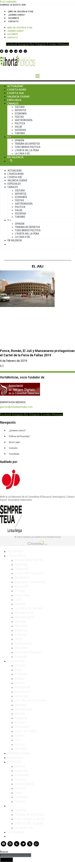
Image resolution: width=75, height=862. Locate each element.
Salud (18, 126)
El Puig (20, 591)
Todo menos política (27, 147)
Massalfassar (24, 612)
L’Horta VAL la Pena (27, 150)
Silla (18, 740)
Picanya (20, 722)
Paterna (20, 634)
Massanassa (23, 709)
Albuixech (22, 569)
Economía (21, 113)
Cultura (20, 106)
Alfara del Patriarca (29, 573)
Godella (20, 604)
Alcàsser (21, 674)
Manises (21, 705)
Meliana (20, 621)
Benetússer (23, 691)
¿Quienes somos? (16, 15)
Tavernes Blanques (28, 652)
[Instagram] (6, 51)
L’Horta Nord (16, 89)
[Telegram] (15, 51)
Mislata (20, 713)
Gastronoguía (23, 120)
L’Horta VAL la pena (29, 823)
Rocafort (21, 648)
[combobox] (15, 855)
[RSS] (11, 51)
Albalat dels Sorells (29, 560)
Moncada (21, 626)
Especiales (14, 100)
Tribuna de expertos (27, 143)
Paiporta (21, 718)
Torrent (20, 744)
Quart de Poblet (26, 731)
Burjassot (21, 586)
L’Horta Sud (15, 93)
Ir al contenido (8, 1)
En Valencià (15, 157)
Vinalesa (21, 656)
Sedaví (19, 735)
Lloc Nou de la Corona (30, 700)
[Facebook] (1, 51)
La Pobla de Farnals (29, 608)
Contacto (13, 21)
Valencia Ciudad (18, 96)
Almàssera (22, 577)
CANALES (14, 762)
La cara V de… (23, 153)
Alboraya (21, 564)
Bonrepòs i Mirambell (30, 582)
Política (20, 123)
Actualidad (15, 86)
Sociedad (20, 130)
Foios (18, 599)
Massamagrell (25, 617)
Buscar (11, 160)
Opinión (19, 140)
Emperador (22, 595)
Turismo (20, 133)
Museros (21, 630)
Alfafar (20, 683)
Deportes (20, 110)
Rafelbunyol (23, 643)
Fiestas (19, 116)
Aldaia (19, 678)
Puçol (19, 639)
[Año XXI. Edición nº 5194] (20, 11)
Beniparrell (23, 687)
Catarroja (21, 696)
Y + (9, 137)
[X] (20, 51)
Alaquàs (20, 665)
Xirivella (21, 748)
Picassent (22, 727)
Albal (18, 669)
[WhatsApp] (25, 51)
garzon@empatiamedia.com (16, 406)
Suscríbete (13, 18)
